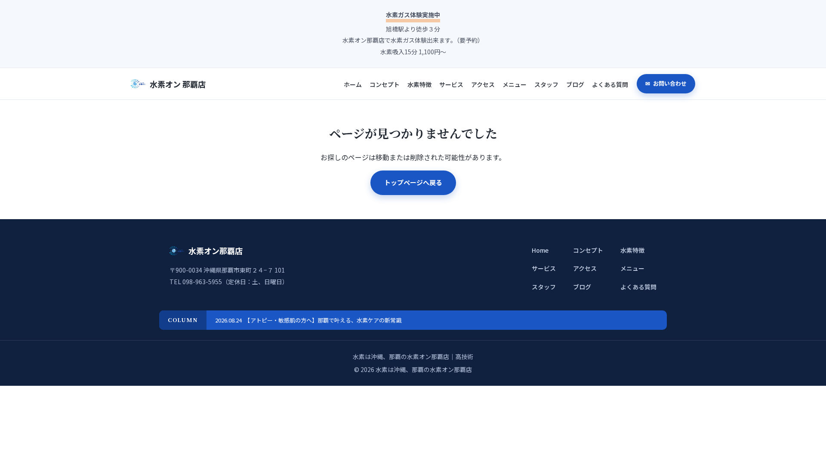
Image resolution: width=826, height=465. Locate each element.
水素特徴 (419, 84)
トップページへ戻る (413, 182)
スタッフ (546, 84)
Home (540, 250)
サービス (451, 84)
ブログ (575, 84)
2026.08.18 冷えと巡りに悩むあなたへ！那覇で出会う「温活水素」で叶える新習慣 (320, 320)
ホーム (353, 84)
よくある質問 (610, 84)
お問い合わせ (669, 83)
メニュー (514, 84)
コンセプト (385, 84)
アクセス (483, 84)
